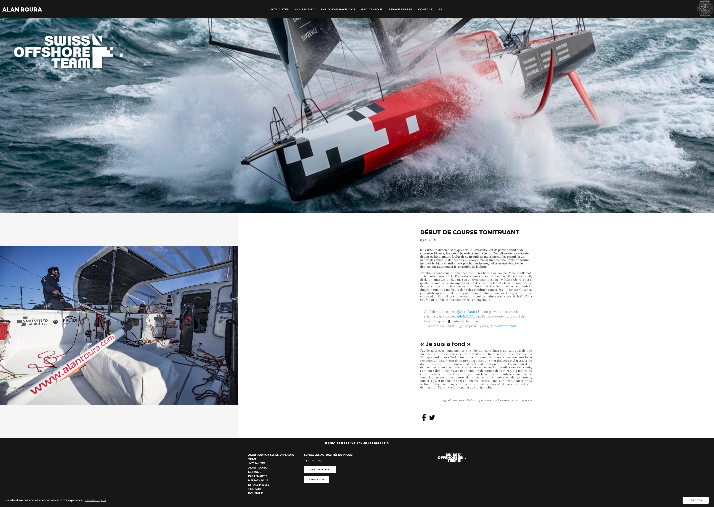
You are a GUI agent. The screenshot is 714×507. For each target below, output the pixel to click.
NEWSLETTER (316, 479)
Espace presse (400, 9)
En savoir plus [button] (95, 500)
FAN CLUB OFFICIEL (320, 469)
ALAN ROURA (257, 467)
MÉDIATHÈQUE (258, 480)
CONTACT (255, 488)
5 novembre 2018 (503, 326)
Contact (425, 9)
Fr (441, 9)
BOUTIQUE (255, 493)
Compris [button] (696, 500)
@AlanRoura (467, 312)
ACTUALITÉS (257, 463)
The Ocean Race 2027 (338, 9)
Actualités (279, 9)
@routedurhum (466, 321)
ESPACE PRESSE (258, 484)
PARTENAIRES (257, 476)
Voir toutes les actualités (357, 442)
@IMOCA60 (465, 316)
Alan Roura (22, 9)
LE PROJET (255, 471)
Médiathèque (372, 9)
